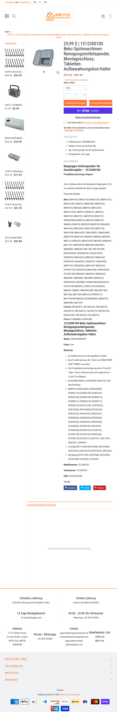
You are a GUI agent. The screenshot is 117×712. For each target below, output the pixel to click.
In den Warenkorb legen (75, 103)
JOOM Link (100, 636)
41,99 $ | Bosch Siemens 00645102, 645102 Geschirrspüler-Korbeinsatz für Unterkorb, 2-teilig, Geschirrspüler (14, 204)
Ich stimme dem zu (75, 122)
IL (40, 2)
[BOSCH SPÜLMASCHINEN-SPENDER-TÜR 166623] (14, 124)
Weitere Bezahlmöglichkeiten (88, 117)
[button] (7, 16)
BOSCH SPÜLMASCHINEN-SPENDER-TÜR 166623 (14, 138)
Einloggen (9, 2)
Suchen (60, 690)
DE (35, 2)
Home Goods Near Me (70, 694)
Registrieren (22, 2)
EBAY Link (99, 640)
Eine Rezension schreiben (76, 80)
